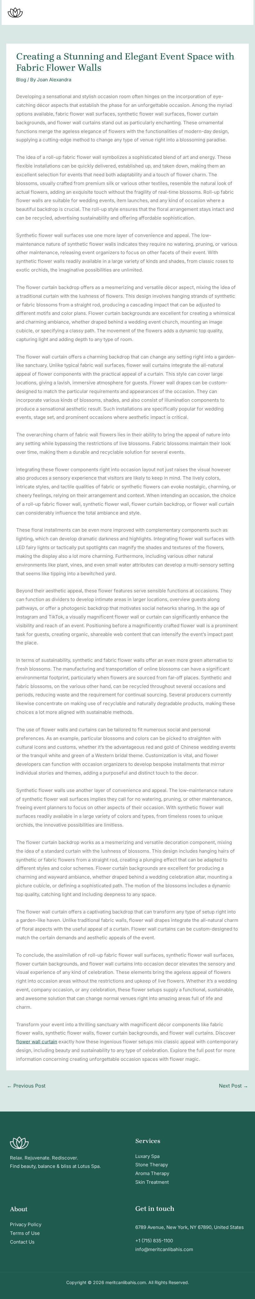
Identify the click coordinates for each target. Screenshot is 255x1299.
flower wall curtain (36, 1042)
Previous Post (26, 1086)
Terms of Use (25, 1233)
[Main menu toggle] (241, 12)
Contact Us (22, 1242)
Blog (21, 80)
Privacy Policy (25, 1224)
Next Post (233, 1086)
